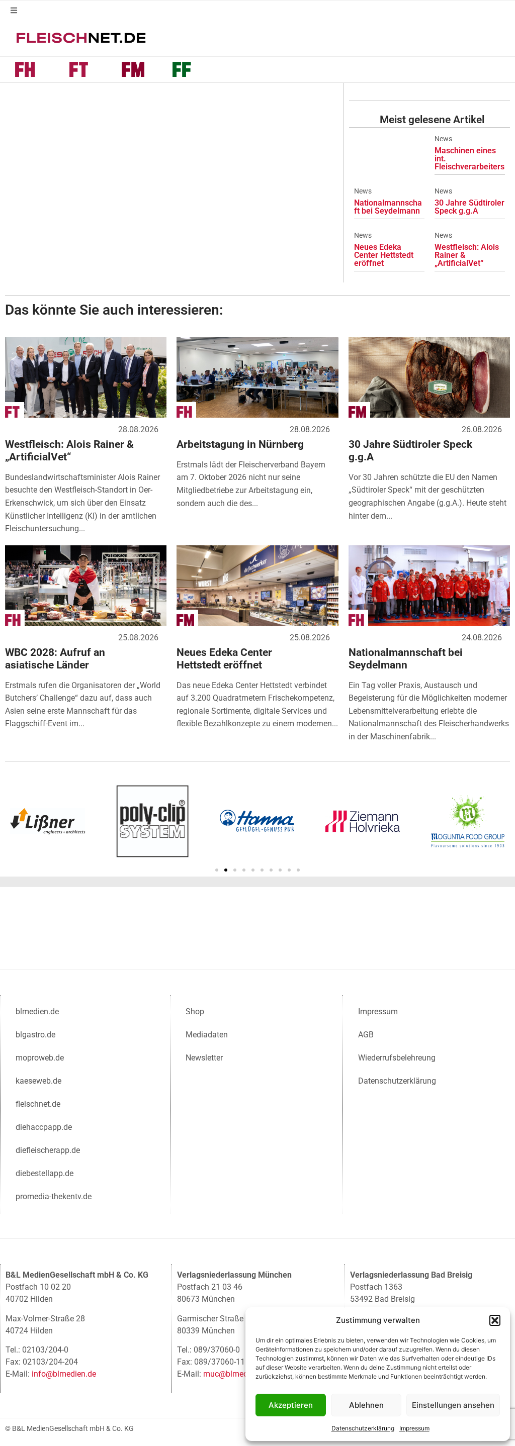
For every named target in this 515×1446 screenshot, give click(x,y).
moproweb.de (40, 1058)
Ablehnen (366, 1405)
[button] (495, 1320)
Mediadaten (207, 1034)
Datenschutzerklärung (362, 1428)
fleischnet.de (38, 1104)
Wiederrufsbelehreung (397, 1058)
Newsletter (204, 1058)
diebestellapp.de (44, 1173)
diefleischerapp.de (48, 1150)
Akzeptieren (291, 1405)
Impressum (414, 1428)
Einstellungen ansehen (453, 1405)
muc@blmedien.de (236, 1374)
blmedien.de (37, 1011)
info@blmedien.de (64, 1374)
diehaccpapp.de (44, 1127)
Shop (195, 1011)
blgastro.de (35, 1034)
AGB (366, 1034)
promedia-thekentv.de (54, 1196)
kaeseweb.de (38, 1081)
